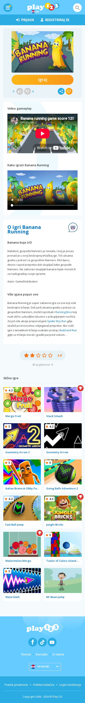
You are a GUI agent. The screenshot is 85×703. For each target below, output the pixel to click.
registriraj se (57, 20)
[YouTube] (52, 642)
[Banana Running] (42, 52)
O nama (58, 654)
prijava (27, 20)
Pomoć (26, 654)
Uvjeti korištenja (70, 685)
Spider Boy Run (56, 321)
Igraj (42, 79)
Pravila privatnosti (16, 685)
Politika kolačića (43, 685)
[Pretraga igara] (77, 7)
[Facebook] (32, 642)
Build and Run (68, 330)
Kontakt (42, 654)
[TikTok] (42, 642)
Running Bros (63, 312)
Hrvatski (43, 666)
